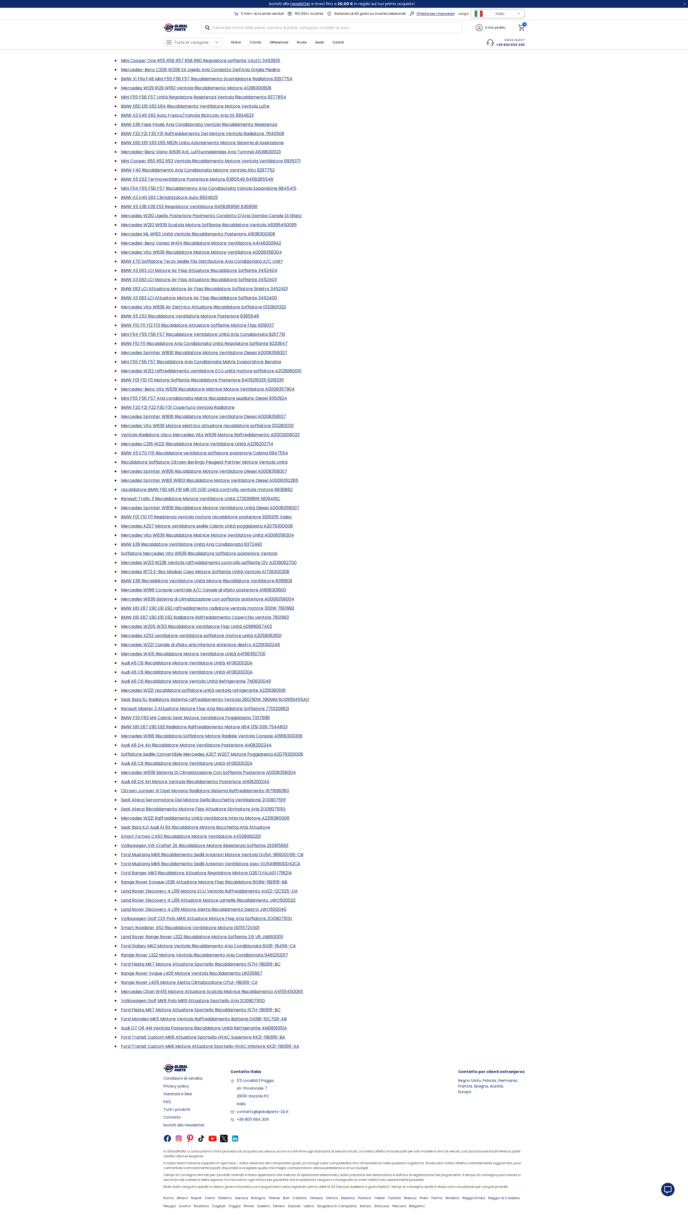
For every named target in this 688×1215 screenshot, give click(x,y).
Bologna (258, 1198)
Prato (424, 1198)
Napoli (196, 1198)
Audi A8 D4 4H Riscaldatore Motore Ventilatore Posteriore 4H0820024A (196, 745)
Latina (309, 1206)
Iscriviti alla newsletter (184, 1125)
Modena (452, 1198)
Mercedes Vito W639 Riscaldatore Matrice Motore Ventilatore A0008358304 (201, 252)
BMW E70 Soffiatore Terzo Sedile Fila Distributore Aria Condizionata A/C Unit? (202, 261)
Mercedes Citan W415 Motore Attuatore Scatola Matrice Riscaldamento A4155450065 (212, 991)
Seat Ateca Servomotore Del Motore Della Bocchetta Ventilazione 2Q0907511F (203, 800)
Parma (436, 1198)
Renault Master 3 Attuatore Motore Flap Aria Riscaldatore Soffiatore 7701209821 (205, 708)
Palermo (225, 1198)
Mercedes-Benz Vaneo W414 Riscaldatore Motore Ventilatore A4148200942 (201, 243)
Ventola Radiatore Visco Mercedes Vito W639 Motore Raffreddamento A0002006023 (210, 435)
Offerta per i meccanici (436, 13)
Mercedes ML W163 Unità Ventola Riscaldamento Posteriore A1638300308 (198, 234)
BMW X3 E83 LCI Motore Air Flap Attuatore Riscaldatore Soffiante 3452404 (199, 270)
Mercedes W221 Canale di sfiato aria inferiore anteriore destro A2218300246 (200, 645)
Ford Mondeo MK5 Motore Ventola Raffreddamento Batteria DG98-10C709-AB (204, 1019)
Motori (236, 42)
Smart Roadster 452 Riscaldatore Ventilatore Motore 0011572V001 (190, 928)
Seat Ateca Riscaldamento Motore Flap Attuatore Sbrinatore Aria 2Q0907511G (203, 809)
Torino (210, 1198)
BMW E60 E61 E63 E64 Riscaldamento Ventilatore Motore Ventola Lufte (195, 106)
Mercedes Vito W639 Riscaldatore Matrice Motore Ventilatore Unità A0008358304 (207, 535)
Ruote (301, 42)
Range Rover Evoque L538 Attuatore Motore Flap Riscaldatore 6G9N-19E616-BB (204, 882)
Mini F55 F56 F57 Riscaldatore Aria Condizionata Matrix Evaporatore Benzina (201, 362)
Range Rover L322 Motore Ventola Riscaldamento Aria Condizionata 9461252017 (204, 955)
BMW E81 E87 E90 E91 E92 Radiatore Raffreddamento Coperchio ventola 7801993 (205, 617)
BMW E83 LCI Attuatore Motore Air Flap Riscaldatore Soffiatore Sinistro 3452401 (204, 289)
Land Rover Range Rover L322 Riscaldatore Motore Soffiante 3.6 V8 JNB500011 (202, 937)
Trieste (379, 1198)
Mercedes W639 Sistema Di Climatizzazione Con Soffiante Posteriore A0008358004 (208, 772)
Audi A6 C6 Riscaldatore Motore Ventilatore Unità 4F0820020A (187, 663)
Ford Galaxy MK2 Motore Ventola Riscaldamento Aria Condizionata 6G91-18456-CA (208, 946)
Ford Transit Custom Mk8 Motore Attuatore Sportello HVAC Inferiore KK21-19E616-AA (210, 1046)
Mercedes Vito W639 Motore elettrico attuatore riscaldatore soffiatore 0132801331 (207, 426)
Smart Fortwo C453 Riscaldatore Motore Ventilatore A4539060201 (191, 836)
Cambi (255, 42)
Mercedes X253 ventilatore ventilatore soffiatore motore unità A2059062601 (201, 635)
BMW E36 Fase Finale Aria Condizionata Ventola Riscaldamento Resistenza (199, 124)
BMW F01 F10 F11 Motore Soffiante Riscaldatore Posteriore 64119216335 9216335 (202, 380)
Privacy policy (176, 1086)
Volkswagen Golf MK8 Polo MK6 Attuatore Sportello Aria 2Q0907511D (193, 1001)
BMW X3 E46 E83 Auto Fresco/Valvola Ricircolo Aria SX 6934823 (187, 115)
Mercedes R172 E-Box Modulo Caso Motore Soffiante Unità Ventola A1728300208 (205, 572)
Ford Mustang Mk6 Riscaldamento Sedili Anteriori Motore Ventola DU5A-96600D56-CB (212, 855)
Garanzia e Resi (177, 1094)
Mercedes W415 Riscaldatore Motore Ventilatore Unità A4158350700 (193, 654)
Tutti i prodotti (176, 1109)
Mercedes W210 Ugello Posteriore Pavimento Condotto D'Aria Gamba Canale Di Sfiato (211, 216)
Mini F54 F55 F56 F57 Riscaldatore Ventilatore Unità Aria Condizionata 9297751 (203, 334)
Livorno (185, 1206)
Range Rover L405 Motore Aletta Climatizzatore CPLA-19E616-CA (189, 982)
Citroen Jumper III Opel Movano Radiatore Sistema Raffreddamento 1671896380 (205, 791)
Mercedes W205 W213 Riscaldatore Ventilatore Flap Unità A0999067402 (196, 626)
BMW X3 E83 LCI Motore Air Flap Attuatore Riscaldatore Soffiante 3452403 (199, 280)
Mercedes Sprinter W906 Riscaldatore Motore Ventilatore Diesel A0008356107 (203, 416)
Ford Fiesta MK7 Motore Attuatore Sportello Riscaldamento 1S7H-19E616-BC (201, 964)
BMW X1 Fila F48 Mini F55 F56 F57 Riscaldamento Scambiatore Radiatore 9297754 (206, 79)
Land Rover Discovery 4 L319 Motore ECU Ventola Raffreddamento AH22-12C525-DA (209, 891)
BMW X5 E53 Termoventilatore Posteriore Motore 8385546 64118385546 (197, 179)
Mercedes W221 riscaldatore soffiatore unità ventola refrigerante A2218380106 (203, 690)
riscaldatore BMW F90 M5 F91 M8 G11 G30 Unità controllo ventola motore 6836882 (207, 489)
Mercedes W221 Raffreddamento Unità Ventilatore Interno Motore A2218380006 (205, 818)
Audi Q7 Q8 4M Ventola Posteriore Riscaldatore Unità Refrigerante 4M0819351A (204, 1028)
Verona (332, 1198)
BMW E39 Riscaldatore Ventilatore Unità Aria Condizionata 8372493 (191, 544)
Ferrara (279, 1206)
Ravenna (201, 1206)
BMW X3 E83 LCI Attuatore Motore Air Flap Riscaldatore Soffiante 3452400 (199, 298)
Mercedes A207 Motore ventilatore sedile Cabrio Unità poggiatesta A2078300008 (207, 526)
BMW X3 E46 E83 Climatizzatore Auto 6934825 (169, 197)
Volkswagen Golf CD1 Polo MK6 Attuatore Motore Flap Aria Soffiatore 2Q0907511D (206, 918)
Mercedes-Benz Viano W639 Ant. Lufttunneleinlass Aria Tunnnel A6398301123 (201, 152)
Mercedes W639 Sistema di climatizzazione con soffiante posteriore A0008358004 (207, 599)
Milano (182, 1198)
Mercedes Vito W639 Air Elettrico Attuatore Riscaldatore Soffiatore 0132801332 (203, 307)
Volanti (338, 42)
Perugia (169, 1206)
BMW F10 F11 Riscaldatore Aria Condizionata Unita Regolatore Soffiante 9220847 (204, 343)
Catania (300, 1198)
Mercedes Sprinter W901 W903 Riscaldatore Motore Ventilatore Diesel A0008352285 (209, 480)
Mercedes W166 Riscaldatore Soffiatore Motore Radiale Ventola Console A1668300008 (211, 736)
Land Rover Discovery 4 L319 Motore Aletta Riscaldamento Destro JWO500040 (203, 909)
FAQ (167, 1101)
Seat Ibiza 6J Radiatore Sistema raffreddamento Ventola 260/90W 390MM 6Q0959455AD (215, 699)
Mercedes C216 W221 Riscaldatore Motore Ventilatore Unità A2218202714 (197, 444)
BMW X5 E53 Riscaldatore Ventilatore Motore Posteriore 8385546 (190, 316)
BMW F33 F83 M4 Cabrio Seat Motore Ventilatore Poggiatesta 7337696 (195, 718)
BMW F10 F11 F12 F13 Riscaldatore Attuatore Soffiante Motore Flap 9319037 (197, 325)
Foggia (235, 1206)
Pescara (399, 1206)
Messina (348, 1198)
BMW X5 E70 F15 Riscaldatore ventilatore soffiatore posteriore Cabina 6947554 (204, 453)
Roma (168, 1198)
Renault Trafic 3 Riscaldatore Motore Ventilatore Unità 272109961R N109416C (200, 499)
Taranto (394, 1198)
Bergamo (417, 1206)
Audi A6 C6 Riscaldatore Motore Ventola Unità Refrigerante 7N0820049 (196, 681)
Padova (364, 1198)
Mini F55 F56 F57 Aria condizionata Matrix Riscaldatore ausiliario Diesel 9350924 (204, 398)
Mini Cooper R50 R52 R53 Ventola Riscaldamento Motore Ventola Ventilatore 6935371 (211, 161)
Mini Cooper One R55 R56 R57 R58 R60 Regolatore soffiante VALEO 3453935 (200, 60)
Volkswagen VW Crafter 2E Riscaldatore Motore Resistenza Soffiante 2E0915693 (204, 845)
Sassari (294, 1206)
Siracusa (381, 1206)
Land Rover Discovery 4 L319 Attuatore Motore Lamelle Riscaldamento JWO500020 (208, 900)
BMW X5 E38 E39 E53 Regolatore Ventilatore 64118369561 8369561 (189, 206)
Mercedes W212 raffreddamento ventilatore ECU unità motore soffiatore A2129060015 (211, 371)
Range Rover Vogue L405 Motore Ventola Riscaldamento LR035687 (191, 973)
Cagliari (218, 1206)
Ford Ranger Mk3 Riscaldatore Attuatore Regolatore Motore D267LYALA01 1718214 (206, 873)
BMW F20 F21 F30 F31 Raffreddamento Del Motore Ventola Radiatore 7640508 (202, 133)
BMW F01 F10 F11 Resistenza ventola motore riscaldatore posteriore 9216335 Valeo (206, 517)
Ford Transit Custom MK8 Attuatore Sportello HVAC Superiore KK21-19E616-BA (203, 1037)
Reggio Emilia (474, 1198)
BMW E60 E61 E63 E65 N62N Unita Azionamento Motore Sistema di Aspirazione (202, 143)
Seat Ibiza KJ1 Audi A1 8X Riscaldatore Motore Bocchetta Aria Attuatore (195, 827)
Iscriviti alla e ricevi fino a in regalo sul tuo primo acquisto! (342, 3)
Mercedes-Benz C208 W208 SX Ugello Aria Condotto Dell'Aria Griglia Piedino (200, 70)
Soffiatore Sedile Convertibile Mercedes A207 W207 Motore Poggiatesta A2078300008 (212, 754)
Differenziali (279, 42)
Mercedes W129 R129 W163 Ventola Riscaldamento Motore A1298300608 (196, 88)
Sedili (319, 42)
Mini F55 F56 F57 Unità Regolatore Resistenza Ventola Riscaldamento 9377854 (203, 97)
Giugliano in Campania (337, 1206)
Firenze (274, 1198)
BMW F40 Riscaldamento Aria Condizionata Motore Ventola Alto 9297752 (198, 170)
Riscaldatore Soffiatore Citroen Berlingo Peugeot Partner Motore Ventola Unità (204, 462)
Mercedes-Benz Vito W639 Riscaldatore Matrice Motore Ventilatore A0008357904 (208, 389)
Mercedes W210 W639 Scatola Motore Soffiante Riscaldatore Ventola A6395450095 (209, 225)
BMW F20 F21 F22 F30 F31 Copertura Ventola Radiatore (178, 407)
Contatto (172, 1117)
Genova (241, 1198)
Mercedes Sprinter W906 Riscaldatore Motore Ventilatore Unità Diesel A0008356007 (210, 508)
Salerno (263, 1206)
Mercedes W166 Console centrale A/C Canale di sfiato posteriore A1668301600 (203, 590)
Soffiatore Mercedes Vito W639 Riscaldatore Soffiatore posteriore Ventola (199, 553)
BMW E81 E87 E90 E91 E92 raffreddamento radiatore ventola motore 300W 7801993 (207, 608)
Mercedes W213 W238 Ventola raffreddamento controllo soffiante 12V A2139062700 (209, 562)
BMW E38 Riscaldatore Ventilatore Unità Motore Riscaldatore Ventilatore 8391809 (206, 581)
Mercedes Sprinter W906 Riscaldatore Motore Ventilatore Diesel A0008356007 (204, 353)
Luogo (463, 13)
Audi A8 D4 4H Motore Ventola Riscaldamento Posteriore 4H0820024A (195, 782)
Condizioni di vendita (182, 1078)
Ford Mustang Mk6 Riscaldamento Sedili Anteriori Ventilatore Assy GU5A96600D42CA (210, 864)
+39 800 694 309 (253, 1119)
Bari (286, 1198)
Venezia (316, 1198)
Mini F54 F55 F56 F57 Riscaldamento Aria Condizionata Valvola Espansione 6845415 (208, 188)
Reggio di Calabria (504, 1198)
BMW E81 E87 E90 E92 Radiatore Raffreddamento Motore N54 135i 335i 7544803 (204, 727)
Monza (365, 1206)
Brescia (410, 1198)
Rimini (249, 1206)
